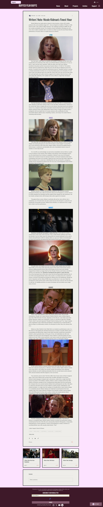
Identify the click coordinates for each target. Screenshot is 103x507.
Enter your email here (34, 257)
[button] (74, 238)
